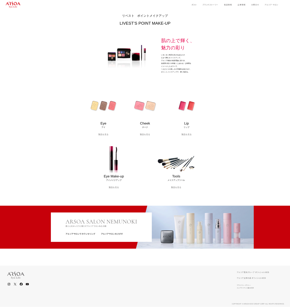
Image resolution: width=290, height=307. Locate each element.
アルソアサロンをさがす (112, 234)
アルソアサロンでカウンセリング (80, 234)
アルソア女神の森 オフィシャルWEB (251, 278)
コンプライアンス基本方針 (245, 288)
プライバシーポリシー (244, 285)
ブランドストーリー (210, 4)
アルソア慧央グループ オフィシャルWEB (253, 272)
